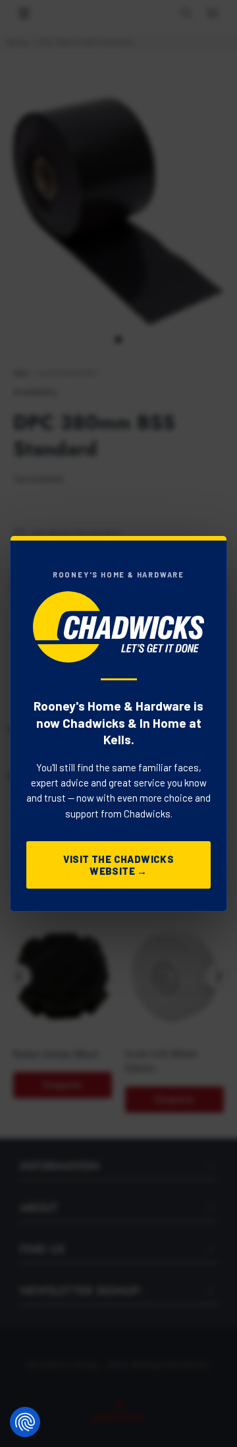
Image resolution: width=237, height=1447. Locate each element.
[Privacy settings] (25, 1422)
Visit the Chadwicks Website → (118, 865)
